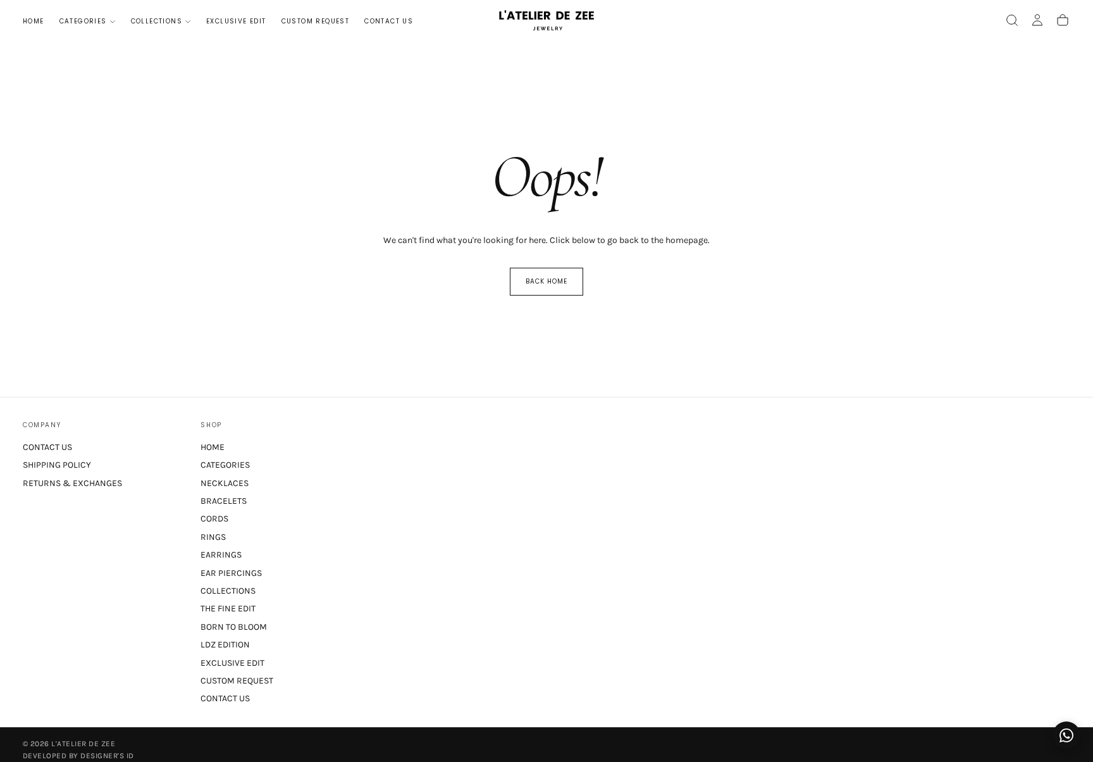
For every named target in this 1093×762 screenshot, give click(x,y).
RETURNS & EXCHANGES (72, 483)
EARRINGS (221, 554)
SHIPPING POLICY (57, 464)
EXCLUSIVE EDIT (236, 21)
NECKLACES (225, 483)
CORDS (214, 518)
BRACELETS (224, 501)
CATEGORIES (83, 21)
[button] (1012, 20)
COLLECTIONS (156, 21)
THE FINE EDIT (228, 608)
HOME (33, 21)
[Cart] (1062, 20)
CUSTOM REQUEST (315, 21)
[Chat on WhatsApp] (1066, 735)
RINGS (213, 537)
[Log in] (1037, 20)
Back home (546, 281)
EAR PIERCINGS (231, 573)
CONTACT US (388, 21)
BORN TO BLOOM (234, 626)
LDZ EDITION (225, 644)
